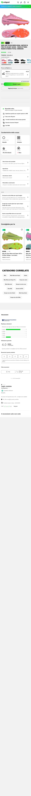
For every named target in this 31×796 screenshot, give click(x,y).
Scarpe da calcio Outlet (9, 293)
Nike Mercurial (8, 284)
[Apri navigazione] (28, 2)
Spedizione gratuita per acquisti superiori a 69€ (16, 113)
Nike (5, 275)
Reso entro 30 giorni (10, 116)
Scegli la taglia (16, 84)
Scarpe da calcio (23, 279)
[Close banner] (29, 6)
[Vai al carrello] (24, 2)
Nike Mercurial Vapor (15, 275)
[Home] (5, 2)
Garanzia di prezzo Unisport (11, 122)
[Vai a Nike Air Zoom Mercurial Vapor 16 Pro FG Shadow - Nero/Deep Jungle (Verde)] (17, 61)
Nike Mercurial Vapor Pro (10, 279)
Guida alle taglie (26, 81)
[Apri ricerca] (18, 2)
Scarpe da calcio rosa (21, 284)
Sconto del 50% (19, 288)
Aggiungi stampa (15, 88)
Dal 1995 (7, 125)
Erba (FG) (10, 288)
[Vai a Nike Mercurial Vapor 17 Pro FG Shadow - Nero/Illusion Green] (23, 61)
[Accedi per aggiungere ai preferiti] (2, 84)
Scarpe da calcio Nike (15, 297)
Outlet (25, 275)
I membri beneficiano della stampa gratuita (15, 119)
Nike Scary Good (23, 293)
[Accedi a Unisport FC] (21, 2)
